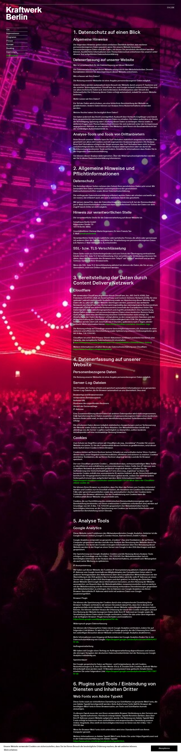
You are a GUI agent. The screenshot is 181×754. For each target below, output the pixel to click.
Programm (11, 37)
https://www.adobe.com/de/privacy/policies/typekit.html (98, 741)
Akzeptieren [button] (164, 748)
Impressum (11, 52)
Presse (9, 41)
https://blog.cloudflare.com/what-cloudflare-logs (127, 324)
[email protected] (88, 234)
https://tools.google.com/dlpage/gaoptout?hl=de (95, 619)
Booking (10, 48)
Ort (7, 30)
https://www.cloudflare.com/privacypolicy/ (92, 349)
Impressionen (12, 33)
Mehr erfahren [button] (10, 750)
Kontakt (9, 45)
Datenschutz (12, 56)
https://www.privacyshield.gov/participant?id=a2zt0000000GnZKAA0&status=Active (112, 343)
